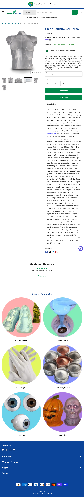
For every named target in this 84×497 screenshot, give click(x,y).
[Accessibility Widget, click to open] (80, 248)
